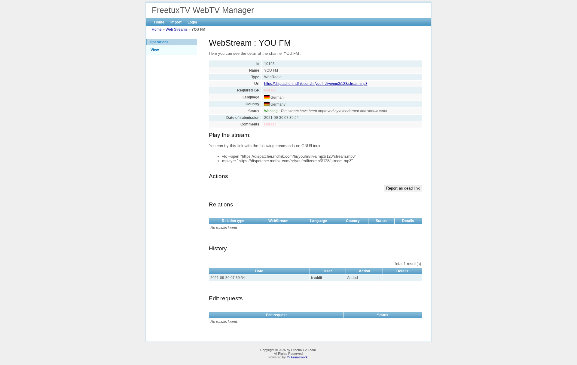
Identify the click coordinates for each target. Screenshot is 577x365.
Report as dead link (403, 188)
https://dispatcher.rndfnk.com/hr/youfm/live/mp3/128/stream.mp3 (316, 84)
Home (159, 22)
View (155, 50)
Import (176, 22)
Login (192, 22)
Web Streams (177, 29)
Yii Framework (297, 357)
